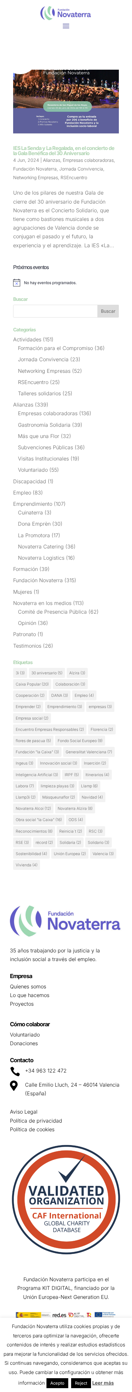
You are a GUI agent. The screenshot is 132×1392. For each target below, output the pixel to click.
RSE (22, 842)
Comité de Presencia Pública (52, 611)
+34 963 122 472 (46, 1070)
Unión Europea (70, 853)
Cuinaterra (30, 512)
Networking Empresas (35, 177)
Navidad (92, 797)
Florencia (102, 729)
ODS (76, 819)
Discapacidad (29, 481)
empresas (100, 706)
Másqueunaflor (58, 797)
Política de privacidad (36, 1120)
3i (20, 672)
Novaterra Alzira (75, 808)
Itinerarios (97, 774)
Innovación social (58, 763)
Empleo (22, 492)
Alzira (77, 672)
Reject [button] (81, 1383)
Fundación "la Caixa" (37, 751)
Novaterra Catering (41, 546)
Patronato (24, 634)
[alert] (66, 282)
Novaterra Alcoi (33, 808)
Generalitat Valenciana (89, 751)
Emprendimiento (32, 504)
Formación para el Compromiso (55, 348)
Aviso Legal (23, 1111)
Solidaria (70, 842)
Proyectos (22, 1004)
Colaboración (70, 684)
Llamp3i (26, 797)
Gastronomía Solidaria (44, 425)
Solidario (98, 842)
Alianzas (51, 160)
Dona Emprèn (34, 524)
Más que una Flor (38, 436)
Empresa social (32, 718)
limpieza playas (57, 786)
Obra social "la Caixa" (39, 819)
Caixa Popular (32, 684)
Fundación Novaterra (35, 168)
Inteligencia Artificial (37, 774)
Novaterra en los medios (42, 603)
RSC (96, 831)
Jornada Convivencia (81, 168)
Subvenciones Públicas (45, 447)
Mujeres (22, 592)
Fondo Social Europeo (80, 740)
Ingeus (24, 763)
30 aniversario (46, 672)
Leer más (103, 1383)
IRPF (72, 774)
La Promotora (34, 535)
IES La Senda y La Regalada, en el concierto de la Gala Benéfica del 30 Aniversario (63, 150)
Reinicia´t (70, 831)
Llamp (89, 786)
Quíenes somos (28, 986)
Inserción (95, 763)
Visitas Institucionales (43, 458)
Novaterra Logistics (41, 558)
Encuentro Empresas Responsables (50, 729)
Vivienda (26, 864)
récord (44, 842)
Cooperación (30, 695)
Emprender (28, 706)
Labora (25, 786)
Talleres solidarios (39, 393)
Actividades (27, 339)
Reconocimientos (34, 831)
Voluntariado (33, 470)
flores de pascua (33, 740)
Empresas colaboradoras (88, 160)
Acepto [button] (57, 1383)
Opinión (27, 623)
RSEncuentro (74, 177)
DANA (59, 695)
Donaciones (24, 1043)
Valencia (103, 853)
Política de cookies (32, 1129)
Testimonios (27, 646)
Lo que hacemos (29, 995)
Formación (25, 569)
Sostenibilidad (31, 853)
